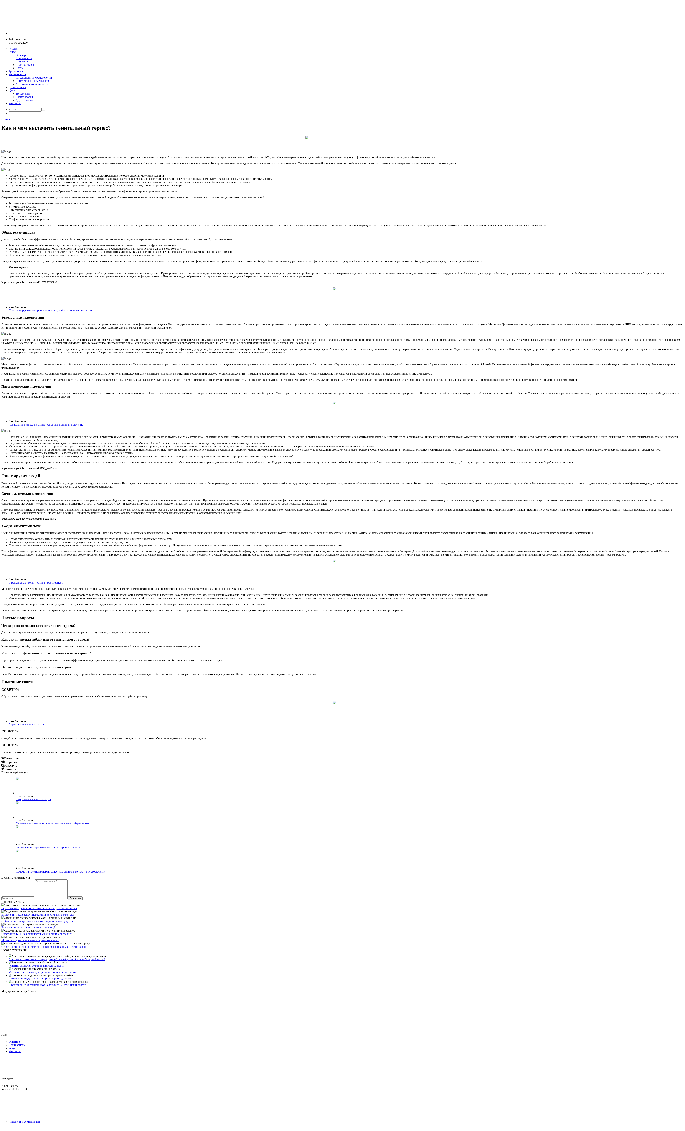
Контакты (15, 103)
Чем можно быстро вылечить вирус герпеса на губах (48, 847)
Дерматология (17, 87)
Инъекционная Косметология (34, 77)
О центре (21, 55)
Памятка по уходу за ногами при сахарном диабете (40, 978)
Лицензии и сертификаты (24, 1121)
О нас (12, 51)
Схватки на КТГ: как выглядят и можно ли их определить (36, 933)
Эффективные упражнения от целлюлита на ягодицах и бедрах (47, 984)
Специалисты (24, 58)
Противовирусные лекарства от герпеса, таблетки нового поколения (50, 310)
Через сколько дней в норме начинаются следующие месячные (39, 908)
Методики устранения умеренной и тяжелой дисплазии (43, 972)
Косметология (17, 74)
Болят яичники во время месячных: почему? (28, 927)
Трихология (16, 71)
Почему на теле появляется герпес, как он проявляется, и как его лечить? (60, 871)
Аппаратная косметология (32, 83)
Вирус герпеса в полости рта (26, 724)
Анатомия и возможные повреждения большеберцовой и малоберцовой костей (57, 959)
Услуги (13, 1048)
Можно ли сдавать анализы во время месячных (30, 940)
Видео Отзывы (25, 64)
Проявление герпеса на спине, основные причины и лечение (46, 424)
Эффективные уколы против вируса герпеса (36, 582)
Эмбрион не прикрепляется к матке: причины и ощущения (37, 921)
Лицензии (22, 61)
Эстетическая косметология (32, 80)
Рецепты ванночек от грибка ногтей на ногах (36, 965)
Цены (12, 90)
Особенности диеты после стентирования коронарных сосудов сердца (44, 946)
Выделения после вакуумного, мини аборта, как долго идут (37, 914)
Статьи (20, 67)
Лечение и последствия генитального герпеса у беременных (52, 823)
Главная (13, 48)
